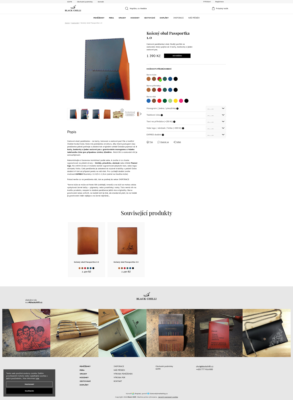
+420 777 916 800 (204, 369)
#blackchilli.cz (35, 302)
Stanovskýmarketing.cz (159, 394)
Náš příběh (119, 370)
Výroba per (119, 377)
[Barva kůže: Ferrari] (85, 268)
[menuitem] (99, 18)
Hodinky (84, 377)
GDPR (69, 2)
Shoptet (138, 394)
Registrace (219, 2)
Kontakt (101, 2)
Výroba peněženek (123, 374)
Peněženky (85, 366)
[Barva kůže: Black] (93, 268)
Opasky (83, 374)
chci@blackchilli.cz (204, 366)
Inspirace (119, 366)
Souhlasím (29, 391)
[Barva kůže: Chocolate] (82, 268)
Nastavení (29, 384)
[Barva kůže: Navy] (91, 268)
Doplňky (84, 385)
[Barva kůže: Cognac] (79, 268)
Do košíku (177, 56)
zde (37, 378)
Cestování (85, 381)
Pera (82, 370)
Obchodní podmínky (85, 2)
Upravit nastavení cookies (168, 397)
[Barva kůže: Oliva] (88, 268)
